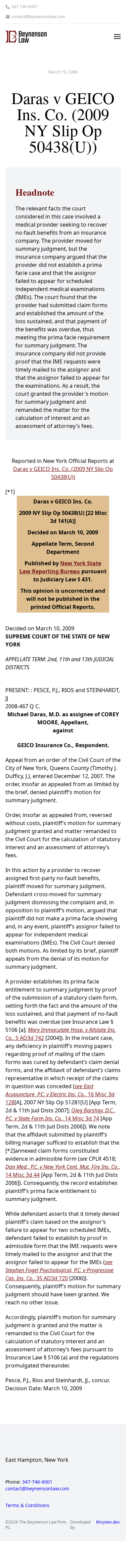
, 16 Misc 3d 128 (60, 1094)
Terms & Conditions (27, 1505)
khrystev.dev (108, 1522)
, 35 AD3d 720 (59, 1270)
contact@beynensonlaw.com (38, 16)
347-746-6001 (24, 6)
